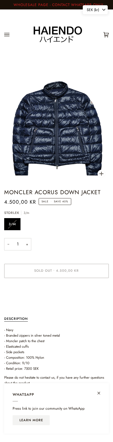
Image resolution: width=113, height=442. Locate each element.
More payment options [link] (20, 302)
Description (16, 318)
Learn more (31, 420)
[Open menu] (12, 34)
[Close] (101, 391)
